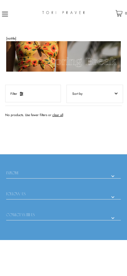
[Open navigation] (14, 13)
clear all (57, 114)
